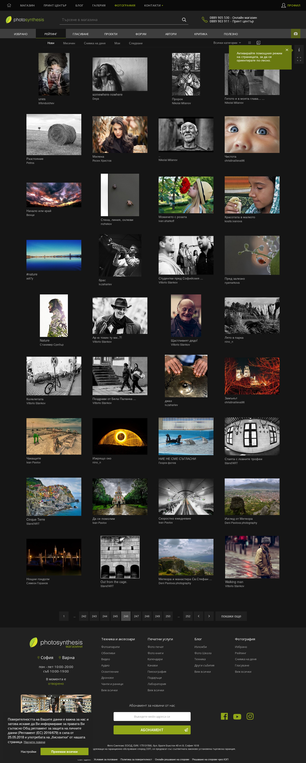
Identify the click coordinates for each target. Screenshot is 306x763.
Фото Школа (202, 653)
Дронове (107, 678)
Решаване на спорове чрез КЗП (210, 759)
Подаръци (155, 678)
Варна (68, 657)
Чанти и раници (112, 684)
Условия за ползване (106, 759)
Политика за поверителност (136, 759)
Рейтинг (51, 34)
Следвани (135, 43)
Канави (153, 665)
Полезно (231, 34)
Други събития (204, 665)
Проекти (110, 34)
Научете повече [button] (34, 742)
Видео (105, 659)
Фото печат (156, 647)
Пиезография (157, 672)
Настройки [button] (28, 751)
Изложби (200, 647)
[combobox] (227, 42)
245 (115, 616)
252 (188, 616)
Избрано (21, 34)
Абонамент (152, 729)
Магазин (27, 5)
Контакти (152, 5)
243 (94, 616)
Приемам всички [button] (64, 751)
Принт (55, 5)
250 (168, 616)
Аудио (105, 665)
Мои (117, 43)
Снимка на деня (95, 43)
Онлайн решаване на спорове (172, 759)
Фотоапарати (110, 647)
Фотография (124, 5)
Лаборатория (157, 684)
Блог (79, 5)
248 (147, 616)
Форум (141, 34)
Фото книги (156, 653)
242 (84, 616)
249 (157, 616)
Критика (200, 34)
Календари (155, 659)
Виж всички (109, 690)
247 (136, 616)
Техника (200, 659)
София (46, 657)
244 (105, 616)
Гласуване (81, 34)
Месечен (69, 43)
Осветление (110, 672)
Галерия (99, 5)
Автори (171, 34)
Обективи (108, 653)
